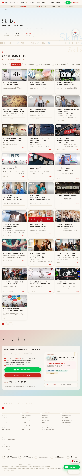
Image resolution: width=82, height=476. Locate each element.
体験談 (52, 2)
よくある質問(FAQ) (6, 449)
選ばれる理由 (5, 415)
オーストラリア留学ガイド (48, 429)
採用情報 (4, 427)
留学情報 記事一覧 (6, 446)
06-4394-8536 (18, 381)
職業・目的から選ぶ (26, 415)
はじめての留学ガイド (47, 427)
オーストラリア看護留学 (45, 64)
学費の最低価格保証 (66, 422)
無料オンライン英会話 (27, 429)
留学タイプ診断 (45, 420)
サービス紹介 (5, 417)
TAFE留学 (24, 422)
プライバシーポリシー (12, 464)
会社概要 (4, 425)
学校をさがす (45, 415)
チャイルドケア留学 (26, 420)
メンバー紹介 (5, 422)
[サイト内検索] (63, 2)
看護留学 (24, 417)
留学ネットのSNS (6, 442)
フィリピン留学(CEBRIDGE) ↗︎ (30, 464)
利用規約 (20, 464)
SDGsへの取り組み (6, 429)
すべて (6, 64)
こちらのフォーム (19, 386)
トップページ (4, 464)
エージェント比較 (66, 425)
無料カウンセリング (6, 437)
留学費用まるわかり (66, 415)
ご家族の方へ (5, 444)
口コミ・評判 (45, 425)
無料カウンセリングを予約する (23, 375)
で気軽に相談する (72, 467)
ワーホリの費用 (65, 417)
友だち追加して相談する (23, 369)
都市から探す (32, 2)
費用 (43, 2)
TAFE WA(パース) (26, 425)
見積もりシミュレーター (67, 420)
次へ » (10, 323)
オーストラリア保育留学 (29, 64)
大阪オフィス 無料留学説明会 (8, 439)
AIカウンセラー (5, 420)
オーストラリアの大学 (61, 64)
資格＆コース (16, 64)
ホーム (3, 9)
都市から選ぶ (45, 417)
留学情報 (58, 2)
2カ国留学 (24, 427)
